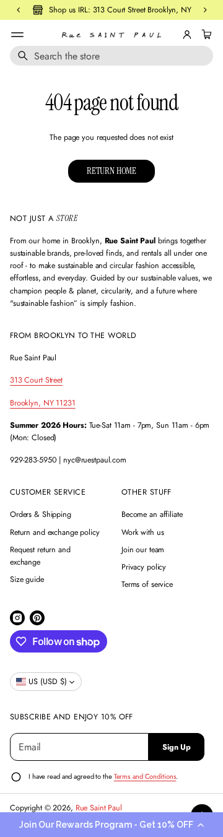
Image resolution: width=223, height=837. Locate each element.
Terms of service (147, 584)
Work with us (142, 532)
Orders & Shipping (40, 514)
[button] (111, 824)
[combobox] (111, 56)
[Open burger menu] (17, 34)
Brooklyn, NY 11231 (43, 403)
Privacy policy (143, 567)
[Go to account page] (187, 35)
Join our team (142, 549)
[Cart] (205, 35)
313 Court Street (36, 380)
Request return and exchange (40, 556)
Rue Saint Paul (99, 807)
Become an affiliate (152, 514)
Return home (111, 171)
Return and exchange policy (55, 532)
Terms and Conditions (145, 776)
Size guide (27, 579)
